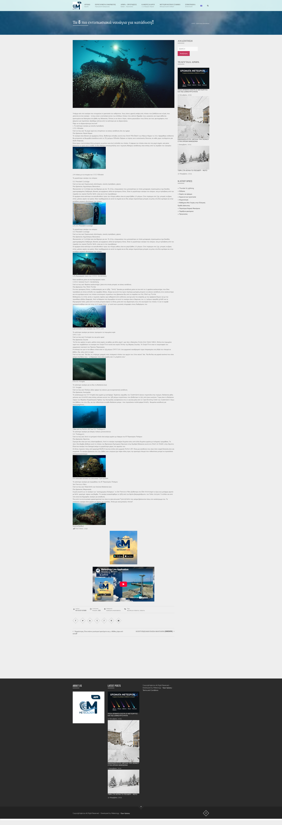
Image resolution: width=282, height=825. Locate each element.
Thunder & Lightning (186, 188)
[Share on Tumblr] (97, 621)
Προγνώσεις (183, 214)
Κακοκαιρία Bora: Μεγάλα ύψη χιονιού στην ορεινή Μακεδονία (193, 140)
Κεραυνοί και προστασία (187, 197)
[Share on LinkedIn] (90, 621)
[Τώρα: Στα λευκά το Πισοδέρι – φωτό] (193, 158)
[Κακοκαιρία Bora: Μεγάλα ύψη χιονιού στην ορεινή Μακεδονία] (193, 117)
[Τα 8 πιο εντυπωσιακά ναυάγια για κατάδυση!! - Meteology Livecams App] (77, 5)
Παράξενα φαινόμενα (202, 23)
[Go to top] (141, 806)
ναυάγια (142, 610)
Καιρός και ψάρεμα (185, 194)
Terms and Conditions (150, 690)
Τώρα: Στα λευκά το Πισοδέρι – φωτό (192, 170)
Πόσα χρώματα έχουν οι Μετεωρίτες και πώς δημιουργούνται (193, 91)
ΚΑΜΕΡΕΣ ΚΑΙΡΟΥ (148, 5)
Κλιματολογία (183, 200)
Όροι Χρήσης (167, 688)
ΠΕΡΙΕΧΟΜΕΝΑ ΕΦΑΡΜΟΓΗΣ (105, 5)
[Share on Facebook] (75, 621)
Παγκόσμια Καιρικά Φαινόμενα (189, 208)
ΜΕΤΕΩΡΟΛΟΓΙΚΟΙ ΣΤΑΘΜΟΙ (170, 5)
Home (193, 23)
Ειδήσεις (182, 191)
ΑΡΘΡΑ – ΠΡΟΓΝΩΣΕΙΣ (129, 5)
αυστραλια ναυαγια (133, 610)
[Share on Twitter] (83, 621)
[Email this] (118, 621)
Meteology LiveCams (81, 610)
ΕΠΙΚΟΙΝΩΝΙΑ (190, 5)
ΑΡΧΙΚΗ (87, 5)
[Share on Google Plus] (104, 621)
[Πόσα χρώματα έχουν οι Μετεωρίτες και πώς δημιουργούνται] (193, 78)
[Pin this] (111, 621)
